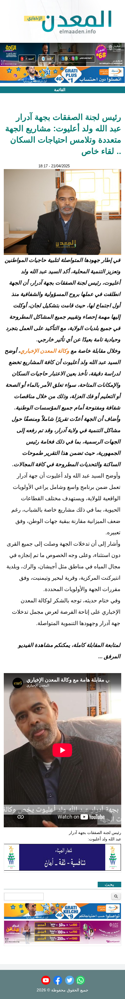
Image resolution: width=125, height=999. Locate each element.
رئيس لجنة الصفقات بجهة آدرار (95, 832)
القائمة (59, 89)
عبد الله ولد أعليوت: (104, 839)
